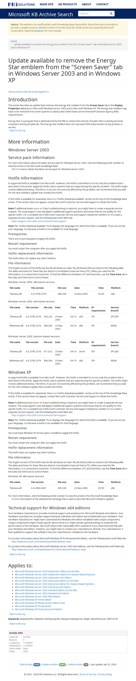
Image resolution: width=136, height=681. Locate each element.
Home (14, 41)
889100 (16, 169)
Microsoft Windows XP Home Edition (33, 599)
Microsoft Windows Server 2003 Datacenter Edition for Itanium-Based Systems (55, 574)
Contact (102, 4)
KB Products (67, 4)
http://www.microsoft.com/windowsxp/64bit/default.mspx (41, 541)
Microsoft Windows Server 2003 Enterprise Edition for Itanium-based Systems (54, 583)
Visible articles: (75, 664)
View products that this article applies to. (28, 91)
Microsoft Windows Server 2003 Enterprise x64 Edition (43, 587)
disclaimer (39, 30)
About (86, 4)
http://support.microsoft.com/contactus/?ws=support (39, 221)
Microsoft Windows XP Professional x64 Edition (38, 609)
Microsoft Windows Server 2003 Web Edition (37, 596)
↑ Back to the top (16, 130)
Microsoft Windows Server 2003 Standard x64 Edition (42, 593)
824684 (16, 499)
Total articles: (26, 664)
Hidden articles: (50, 664)
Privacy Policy (105, 674)
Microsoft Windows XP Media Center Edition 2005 (40, 603)
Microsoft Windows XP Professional (33, 606)
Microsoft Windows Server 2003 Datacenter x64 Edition (43, 577)
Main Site (46, 4)
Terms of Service (87, 674)
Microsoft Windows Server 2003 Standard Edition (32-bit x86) (46, 590)
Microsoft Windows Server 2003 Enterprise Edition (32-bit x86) (46, 580)
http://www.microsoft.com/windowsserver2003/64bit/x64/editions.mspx (49, 549)
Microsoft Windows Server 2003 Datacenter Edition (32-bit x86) (47, 571)
